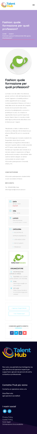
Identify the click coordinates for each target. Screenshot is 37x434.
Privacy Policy (7, 417)
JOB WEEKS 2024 (19, 239)
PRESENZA (17, 247)
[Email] (25, 333)
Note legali (6, 422)
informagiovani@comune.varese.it (20, 284)
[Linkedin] (20, 333)
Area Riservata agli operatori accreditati (11, 394)
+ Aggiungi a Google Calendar (19, 308)
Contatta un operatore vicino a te (14, 389)
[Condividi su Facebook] (12, 333)
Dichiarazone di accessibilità (12, 424)
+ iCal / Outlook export (19, 313)
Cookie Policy (7, 419)
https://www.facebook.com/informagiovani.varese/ (20, 292)
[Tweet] (16, 333)
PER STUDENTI (18, 243)
